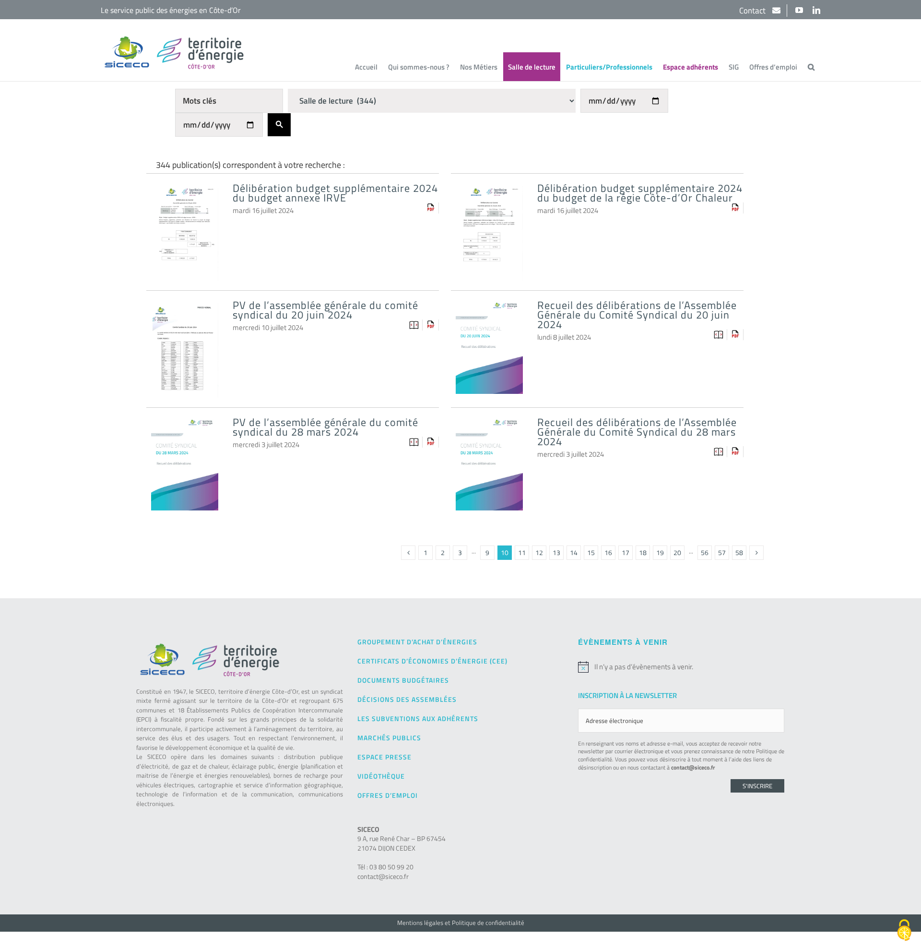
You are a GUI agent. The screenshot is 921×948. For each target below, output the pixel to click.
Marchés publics (389, 738)
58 (739, 552)
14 (574, 552)
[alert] (681, 667)
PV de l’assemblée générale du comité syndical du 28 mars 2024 (325, 427)
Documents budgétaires (403, 680)
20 (677, 552)
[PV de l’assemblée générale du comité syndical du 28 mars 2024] (184, 427)
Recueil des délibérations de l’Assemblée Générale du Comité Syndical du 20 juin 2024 (637, 314)
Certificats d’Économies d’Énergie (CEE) (432, 661)
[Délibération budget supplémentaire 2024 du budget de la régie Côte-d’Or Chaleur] (489, 193)
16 (608, 552)
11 (522, 552)
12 (539, 552)
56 (704, 552)
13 (556, 552)
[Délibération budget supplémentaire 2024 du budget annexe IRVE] (184, 193)
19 (660, 552)
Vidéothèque (381, 776)
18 (643, 552)
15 (591, 552)
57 (722, 552)
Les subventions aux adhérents (417, 718)
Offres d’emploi (387, 795)
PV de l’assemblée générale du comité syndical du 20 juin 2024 (325, 310)
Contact (753, 10)
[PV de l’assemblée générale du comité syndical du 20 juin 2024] (184, 310)
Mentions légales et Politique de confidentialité (460, 922)
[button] (811, 66)
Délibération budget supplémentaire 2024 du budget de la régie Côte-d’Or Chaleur (640, 193)
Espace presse (384, 757)
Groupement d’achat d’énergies (417, 642)
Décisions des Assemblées (407, 699)
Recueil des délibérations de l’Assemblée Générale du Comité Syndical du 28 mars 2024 (637, 432)
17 (625, 552)
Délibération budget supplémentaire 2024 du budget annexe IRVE (335, 193)
